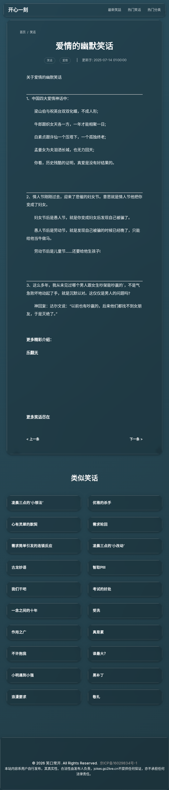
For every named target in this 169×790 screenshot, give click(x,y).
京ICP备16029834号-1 (118, 763)
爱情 (65, 60)
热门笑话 (134, 10)
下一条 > (136, 439)
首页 (23, 32)
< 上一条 (32, 439)
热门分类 (154, 10)
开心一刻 (18, 10)
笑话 (33, 32)
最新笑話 (114, 10)
